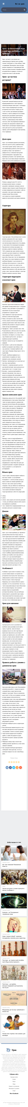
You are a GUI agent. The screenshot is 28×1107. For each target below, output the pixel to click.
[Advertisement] (14, 30)
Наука (16, 758)
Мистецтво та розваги (14, 1088)
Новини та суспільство (14, 1086)
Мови (14, 1084)
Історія (14, 1079)
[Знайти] (24, 9)
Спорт (14, 1090)
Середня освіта (14, 1077)
